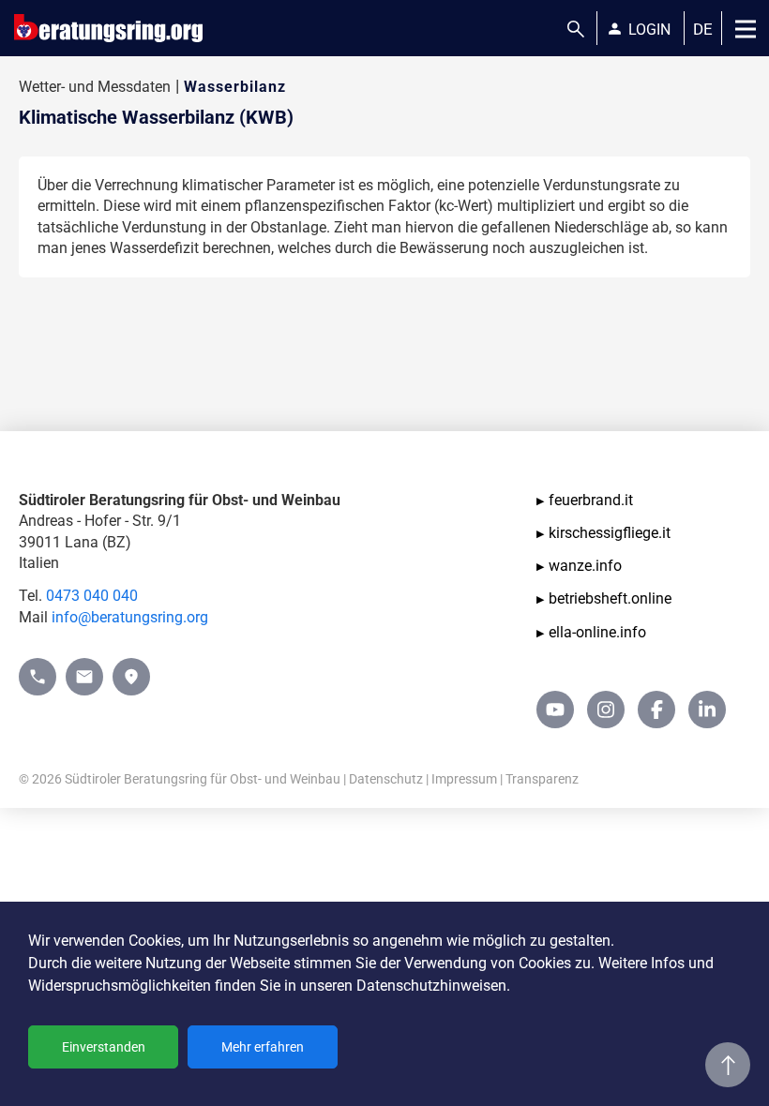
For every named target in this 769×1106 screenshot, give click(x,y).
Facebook (656, 709)
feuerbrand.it (591, 500)
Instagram (606, 709)
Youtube (555, 709)
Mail (80, 668)
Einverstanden (103, 1046)
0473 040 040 (92, 596)
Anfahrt (131, 668)
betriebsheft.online (610, 598)
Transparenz (542, 778)
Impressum (464, 778)
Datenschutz (386, 778)
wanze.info (585, 566)
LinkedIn (707, 709)
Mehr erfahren (262, 1046)
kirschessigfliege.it (610, 533)
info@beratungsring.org (130, 617)
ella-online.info (597, 632)
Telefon (37, 668)
